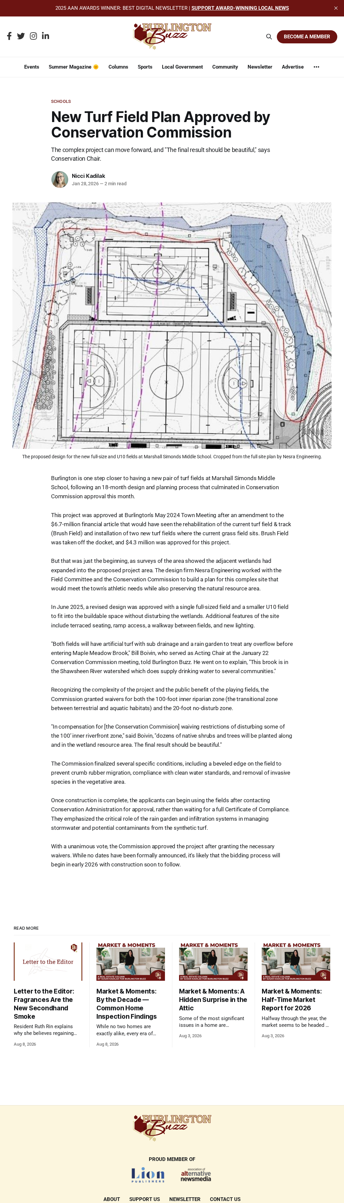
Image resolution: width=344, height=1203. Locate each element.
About (111, 1199)
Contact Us (225, 1199)
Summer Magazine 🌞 (74, 67)
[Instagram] (33, 36)
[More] (316, 67)
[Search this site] (269, 36)
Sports (145, 67)
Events (31, 67)
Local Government (182, 67)
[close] (336, 8)
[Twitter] (21, 36)
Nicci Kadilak (88, 175)
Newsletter (260, 67)
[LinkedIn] (45, 36)
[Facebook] (9, 36)
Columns (118, 67)
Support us (144, 1199)
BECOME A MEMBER (307, 37)
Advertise (293, 67)
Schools (61, 101)
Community (225, 67)
